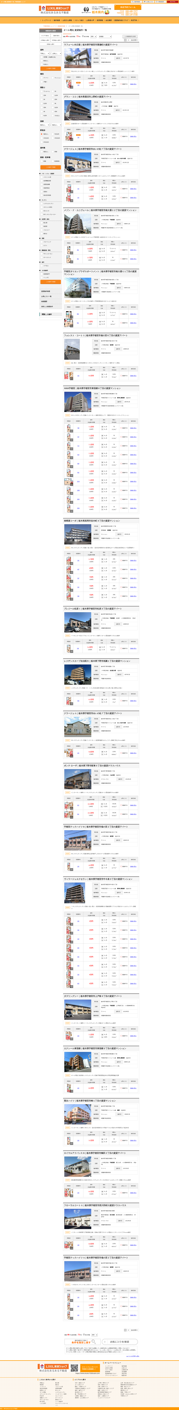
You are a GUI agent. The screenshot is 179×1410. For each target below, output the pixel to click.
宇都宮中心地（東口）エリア (106, 1388)
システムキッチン (60, 1392)
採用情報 (100, 20)
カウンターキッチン (45, 1394)
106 (78, 648)
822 (78, 323)
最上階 (57, 1383)
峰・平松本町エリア (80, 1394)
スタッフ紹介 (79, 20)
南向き (57, 1384)
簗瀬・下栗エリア (126, 1392)
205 (78, 866)
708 (78, 428)
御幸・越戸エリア (80, 1390)
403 (78, 948)
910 (78, 454)
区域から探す (50, 44)
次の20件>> (134, 40)
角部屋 (42, 1384)
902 (78, 472)
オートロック (59, 1398)
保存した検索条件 (47, 306)
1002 (78, 508)
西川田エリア (78, 1392)
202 (78, 1036)
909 (78, 463)
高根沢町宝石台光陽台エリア (129, 1384)
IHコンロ (57, 1390)
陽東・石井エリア (103, 1390)
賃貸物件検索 (45, 291)
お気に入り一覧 (46, 296)
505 (78, 587)
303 (78, 939)
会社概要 (109, 20)
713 (78, 446)
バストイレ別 (59, 1386)
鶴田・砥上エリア (126, 1386)
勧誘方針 (124, 1375)
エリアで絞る (45, 35)
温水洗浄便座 (43, 1388)
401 (78, 259)
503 (78, 965)
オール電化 (43, 1392)
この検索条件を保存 (130, 36)
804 (78, 314)
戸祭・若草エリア (103, 1386)
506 (78, 596)
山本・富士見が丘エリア (127, 1383)
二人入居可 (43, 1403)
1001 (78, 499)
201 (78, 753)
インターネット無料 (61, 1394)
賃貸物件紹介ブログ (121, 20)
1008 (78, 490)
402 (78, 250)
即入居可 (42, 1401)
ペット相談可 (59, 1401)
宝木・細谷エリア (80, 1383)
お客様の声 (90, 20)
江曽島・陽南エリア (80, 1396)
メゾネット (43, 1386)
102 (78, 85)
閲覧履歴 (161, 1)
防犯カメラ (58, 1399)
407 (78, 569)
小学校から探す (45, 40)
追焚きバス (43, 1390)
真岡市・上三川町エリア (82, 1398)
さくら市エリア (79, 1384)
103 (78, 805)
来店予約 (134, 20)
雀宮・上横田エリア (103, 1396)
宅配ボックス (43, 1398)
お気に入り (149, 1)
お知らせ (124, 1368)
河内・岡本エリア (103, 1384)
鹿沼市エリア (124, 1390)
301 (78, 137)
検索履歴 (44, 301)
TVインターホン (44, 1399)
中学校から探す (56, 40)
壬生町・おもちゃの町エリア (129, 1394)
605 (78, 983)
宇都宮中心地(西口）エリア (82, 1388)
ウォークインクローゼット (61, 1404)
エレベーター (59, 1396)
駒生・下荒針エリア (80, 1386)
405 (78, 1088)
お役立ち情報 (67, 20)
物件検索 (57, 20)
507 (78, 578)
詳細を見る (133, 84)
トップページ (46, 20)
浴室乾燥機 (58, 1388)
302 (78, 560)
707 (78, 437)
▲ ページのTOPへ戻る (132, 1356)
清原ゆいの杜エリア (103, 1394)
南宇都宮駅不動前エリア (104, 1392)
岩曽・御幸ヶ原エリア (127, 1388)
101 (78, 197)
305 (78, 921)
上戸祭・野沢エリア (103, 1383)
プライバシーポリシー (111, 1375)
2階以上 (42, 1383)
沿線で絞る (56, 35)
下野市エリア (124, 1396)
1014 (78, 481)
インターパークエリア (104, 1398)
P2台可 (42, 1396)
